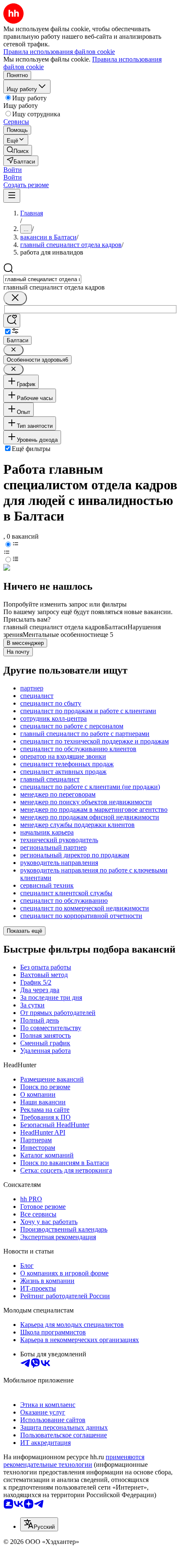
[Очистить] (15, 298)
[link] (17, 150)
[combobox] (42, 279)
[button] (12, 169)
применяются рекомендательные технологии (73, 1460)
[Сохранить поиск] (11, 321)
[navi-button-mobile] (11, 196)
